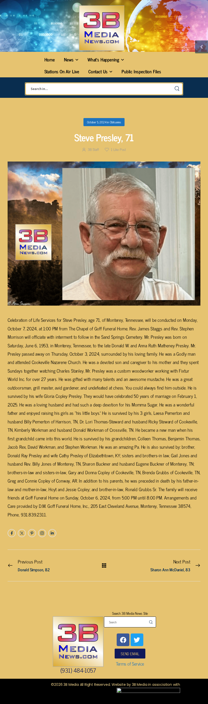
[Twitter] (137, 639)
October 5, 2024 (96, 122)
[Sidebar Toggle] (201, 46)
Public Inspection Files (141, 71)
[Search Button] (177, 88)
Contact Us (98, 71)
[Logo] (101, 28)
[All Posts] (104, 565)
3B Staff (93, 149)
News (69, 59)
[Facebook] (123, 639)
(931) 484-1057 (78, 670)
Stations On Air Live (61, 71)
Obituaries (115, 122)
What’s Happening (103, 59)
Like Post (118, 149)
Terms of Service (130, 663)
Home (49, 59)
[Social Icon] (12, 533)
